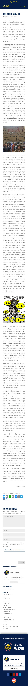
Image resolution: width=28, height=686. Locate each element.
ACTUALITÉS (7, 598)
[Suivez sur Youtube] (14, 674)
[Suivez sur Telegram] (20, 674)
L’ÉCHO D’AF (7, 603)
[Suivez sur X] (11, 674)
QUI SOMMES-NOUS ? (8, 594)
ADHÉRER (5, 622)
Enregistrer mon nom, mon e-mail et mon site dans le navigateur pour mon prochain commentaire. (13, 544)
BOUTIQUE (5, 628)
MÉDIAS (5, 597)
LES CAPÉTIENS (7, 617)
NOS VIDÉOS (7, 605)
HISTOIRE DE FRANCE (9, 619)
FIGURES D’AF (7, 611)
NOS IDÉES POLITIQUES (9, 609)
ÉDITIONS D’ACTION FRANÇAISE (10, 626)
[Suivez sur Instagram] (17, 674)
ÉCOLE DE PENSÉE (7, 607)
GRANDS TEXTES (8, 613)
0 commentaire (13, 16)
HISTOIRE (5, 616)
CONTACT (5, 624)
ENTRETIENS (7, 601)
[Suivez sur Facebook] (8, 674)
